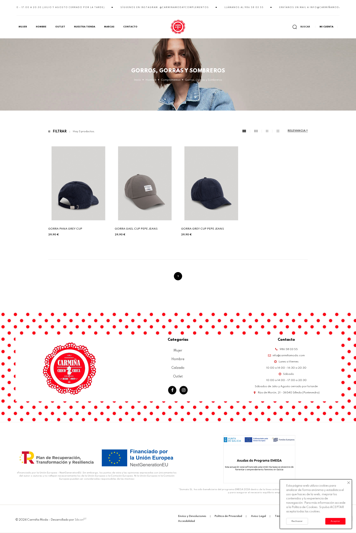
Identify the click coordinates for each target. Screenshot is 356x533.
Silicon (81, 519)
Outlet (60, 27)
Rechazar (297, 521)
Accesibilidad (186, 521)
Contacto (130, 27)
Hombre (41, 27)
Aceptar (335, 521)
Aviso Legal (258, 516)
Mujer (23, 27)
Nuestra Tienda (84, 27)
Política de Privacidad (228, 516)
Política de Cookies (304, 507)
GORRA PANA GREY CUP (65, 229)
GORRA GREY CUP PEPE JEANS (202, 229)
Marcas (109, 27)
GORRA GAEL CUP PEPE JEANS (136, 229)
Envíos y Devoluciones (192, 516)
